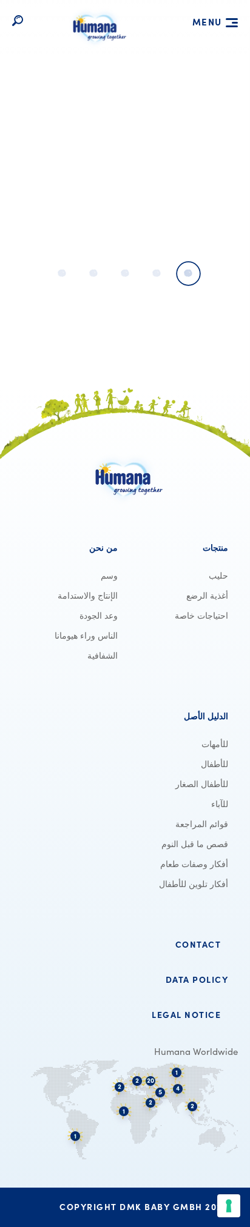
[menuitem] (180, 547)
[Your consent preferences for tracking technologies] (228, 1205)
